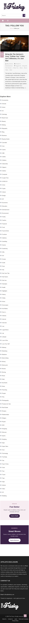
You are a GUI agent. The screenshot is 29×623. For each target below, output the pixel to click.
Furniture (4, 234)
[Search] (24, 15)
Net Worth (4, 382)
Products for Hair (6, 404)
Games (4, 245)
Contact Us (10, 619)
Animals (4, 103)
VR (3, 492)
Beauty (4, 121)
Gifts (3, 252)
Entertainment (8, 65)
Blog (3, 132)
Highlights (4, 291)
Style (3, 442)
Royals (4, 421)
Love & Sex (5, 340)
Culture (4, 192)
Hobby (3, 298)
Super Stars (5, 446)
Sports (3, 435)
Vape (3, 481)
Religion (4, 418)
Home (3, 301)
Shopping (4, 428)
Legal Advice (5, 329)
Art (3, 110)
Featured (4, 223)
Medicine (4, 354)
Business (4, 135)
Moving (4, 372)
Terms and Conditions (23, 619)
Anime (3, 107)
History (4, 294)
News (3, 386)
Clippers (4, 167)
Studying (4, 439)
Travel (3, 474)
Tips (3, 460)
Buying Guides (6, 139)
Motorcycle (5, 365)
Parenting (4, 389)
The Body (4, 457)
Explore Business (14, 540)
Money (4, 361)
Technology (5, 453)
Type (3, 478)
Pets (3, 397)
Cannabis (4, 142)
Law (3, 326)
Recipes (4, 411)
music (21, 68)
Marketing (4, 351)
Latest (15, 619)
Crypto (3, 188)
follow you (15, 68)
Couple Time (5, 178)
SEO (3, 425)
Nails (3, 379)
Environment (5, 213)
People (4, 393)
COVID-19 (4, 181)
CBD (3, 153)
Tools (3, 467)
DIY (3, 199)
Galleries (4, 238)
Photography (5, 400)
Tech (3, 449)
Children (4, 160)
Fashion (4, 220)
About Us (4, 619)
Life (3, 333)
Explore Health (14, 516)
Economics (5, 202)
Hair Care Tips (5, 273)
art (20, 65)
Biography (4, 128)
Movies (4, 368)
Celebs (4, 156)
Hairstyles (4, 283)
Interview (4, 322)
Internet (4, 319)
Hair (3, 269)
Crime (3, 185)
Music (3, 375)
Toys (3, 471)
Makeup (4, 347)
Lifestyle (4, 336)
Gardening (4, 248)
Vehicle (4, 485)
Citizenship (5, 163)
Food (3, 227)
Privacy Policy (15, 620)
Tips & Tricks (5, 464)
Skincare (4, 432)
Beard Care (5, 117)
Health (3, 287)
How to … (4, 312)
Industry (4, 315)
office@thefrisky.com (9, 594)
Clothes (4, 170)
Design (4, 195)
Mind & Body (5, 358)
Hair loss (4, 280)
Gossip (4, 259)
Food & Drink (5, 230)
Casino (4, 149)
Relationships (5, 414)
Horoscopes (5, 305)
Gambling (4, 241)
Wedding (4, 495)
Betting (4, 125)
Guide (3, 262)
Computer (4, 174)
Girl (3, 255)
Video (3, 488)
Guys (3, 266)
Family (3, 216)
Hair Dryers (5, 276)
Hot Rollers (5, 308)
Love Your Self (6, 344)
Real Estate (5, 407)
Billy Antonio (10, 63)
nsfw (11, 70)
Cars (3, 146)
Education (4, 206)
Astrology (4, 114)
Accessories (5, 100)
